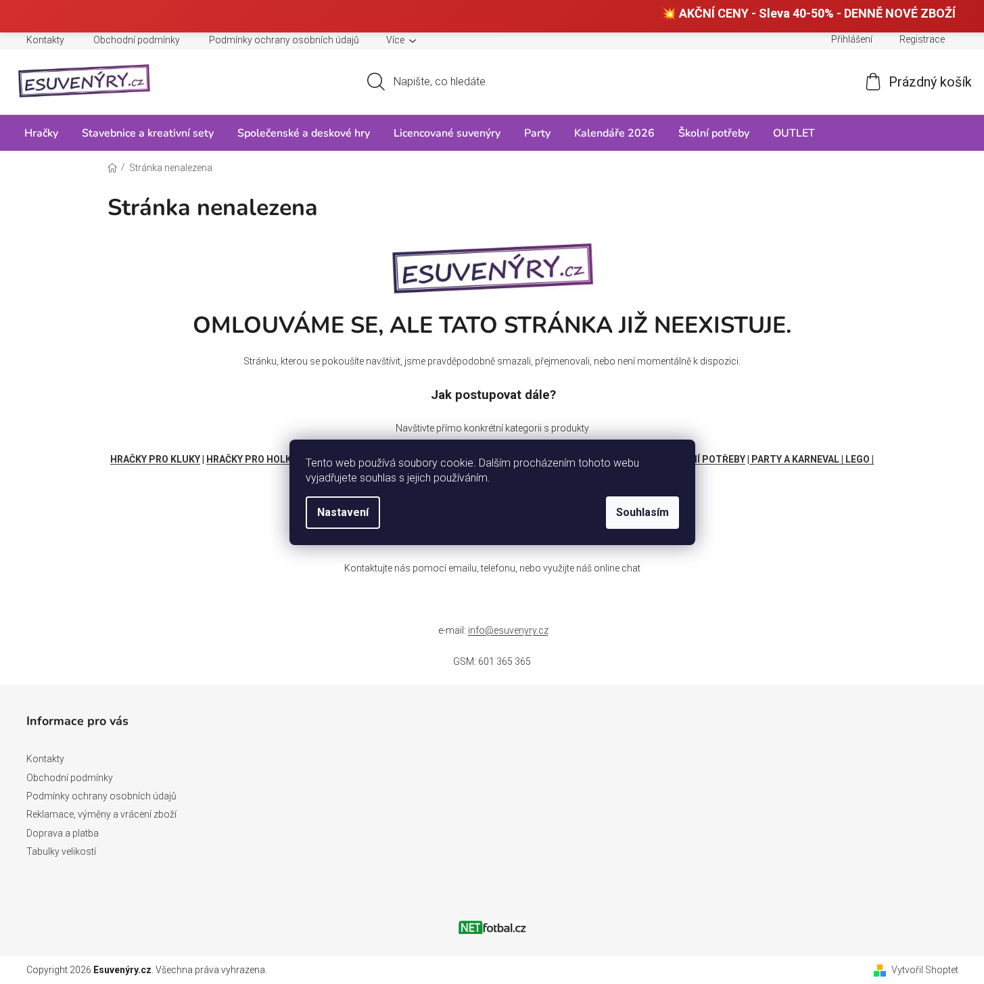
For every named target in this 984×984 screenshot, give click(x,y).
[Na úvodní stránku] (492, 265)
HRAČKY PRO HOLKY (251, 459)
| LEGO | (857, 459)
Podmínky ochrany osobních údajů (284, 39)
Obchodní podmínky (136, 39)
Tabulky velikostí (61, 851)
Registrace (922, 39)
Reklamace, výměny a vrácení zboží (101, 814)
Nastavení (343, 512)
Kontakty (45, 39)
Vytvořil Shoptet (924, 969)
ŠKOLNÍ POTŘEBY (705, 459)
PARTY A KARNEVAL (795, 459)
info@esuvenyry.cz (508, 630)
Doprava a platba (62, 833)
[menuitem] (41, 133)
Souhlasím (642, 512)
